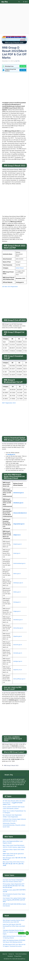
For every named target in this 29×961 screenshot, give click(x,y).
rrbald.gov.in (16, 553)
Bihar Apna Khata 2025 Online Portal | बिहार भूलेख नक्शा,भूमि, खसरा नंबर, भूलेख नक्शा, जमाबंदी (13, 863)
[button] (19, 1)
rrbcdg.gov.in (17, 602)
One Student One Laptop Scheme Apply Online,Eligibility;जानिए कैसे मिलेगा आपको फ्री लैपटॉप (14, 899)
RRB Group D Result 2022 (11, 765)
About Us (5, 954)
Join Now (22, 66)
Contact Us (11, 954)
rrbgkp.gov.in (17, 611)
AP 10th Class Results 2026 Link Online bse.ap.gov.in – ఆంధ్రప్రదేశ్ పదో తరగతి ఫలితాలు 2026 (14, 802)
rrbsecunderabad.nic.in (20, 513)
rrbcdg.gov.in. (11, 454)
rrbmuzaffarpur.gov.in (19, 679)
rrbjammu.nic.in (17, 669)
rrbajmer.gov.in (17, 544)
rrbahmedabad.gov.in (19, 563)
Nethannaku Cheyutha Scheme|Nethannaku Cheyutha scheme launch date (14, 825)
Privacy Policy (17, 956)
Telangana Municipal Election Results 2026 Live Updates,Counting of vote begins (13, 932)
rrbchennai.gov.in (18, 492)
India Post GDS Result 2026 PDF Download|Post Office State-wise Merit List (14, 926)
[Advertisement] (14, 19)
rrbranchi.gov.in (17, 644)
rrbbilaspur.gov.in (18, 582)
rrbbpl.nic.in (17, 535)
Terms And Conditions (21, 954)
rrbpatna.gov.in (17, 636)
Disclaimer (10, 956)
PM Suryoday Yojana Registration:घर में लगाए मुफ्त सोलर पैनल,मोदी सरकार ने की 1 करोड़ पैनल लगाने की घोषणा (13, 885)
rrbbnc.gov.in (17, 573)
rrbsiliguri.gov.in (17, 661)
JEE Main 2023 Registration (10, 286)
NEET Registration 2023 (9, 403)
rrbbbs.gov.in (17, 592)
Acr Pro (4, 2)
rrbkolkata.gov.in (18, 502)
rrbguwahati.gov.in (18, 524)
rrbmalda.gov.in (17, 653)
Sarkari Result (20, 268)
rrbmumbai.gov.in (18, 628)
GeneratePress (21, 958)
